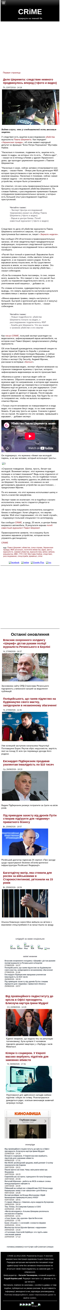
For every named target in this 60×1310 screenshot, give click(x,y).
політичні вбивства (32, 550)
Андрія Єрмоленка (45, 1259)
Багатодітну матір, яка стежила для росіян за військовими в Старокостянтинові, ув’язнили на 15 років (28, 877)
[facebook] (14, 562)
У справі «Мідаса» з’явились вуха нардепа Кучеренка (29, 1202)
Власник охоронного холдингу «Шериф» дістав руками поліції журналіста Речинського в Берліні (26, 643)
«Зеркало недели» (48, 234)
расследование (10, 556)
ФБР (12, 550)
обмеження (29, 1272)
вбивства (26, 548)
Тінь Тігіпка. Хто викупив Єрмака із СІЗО (23, 1207)
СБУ (25, 554)
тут (41, 1278)
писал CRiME (12, 335)
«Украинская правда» (12, 142)
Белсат (28, 362)
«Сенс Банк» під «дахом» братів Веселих (24, 1218)
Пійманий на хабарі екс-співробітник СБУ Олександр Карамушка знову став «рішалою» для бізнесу (29, 1189)
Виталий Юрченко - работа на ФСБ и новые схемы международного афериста (28, 1182)
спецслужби (23, 556)
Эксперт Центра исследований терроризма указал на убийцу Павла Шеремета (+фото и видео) (28, 213)
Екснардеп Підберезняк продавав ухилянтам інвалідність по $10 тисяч (28, 763)
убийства (50, 137)
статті (26, 1247)
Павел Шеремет (14, 548)
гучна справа (36, 548)
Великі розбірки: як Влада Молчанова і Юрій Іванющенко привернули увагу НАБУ (25, 1196)
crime (40, 556)
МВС (16, 554)
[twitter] (25, 562)
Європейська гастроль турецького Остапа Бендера (28, 1177)
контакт (42, 1247)
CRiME (30, 12)
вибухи (51, 552)
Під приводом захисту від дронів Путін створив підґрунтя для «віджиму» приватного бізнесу (30, 819)
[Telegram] (40, 948)
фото (49, 550)
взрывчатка (8, 554)
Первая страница (11, 72)
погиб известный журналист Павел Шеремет (26, 526)
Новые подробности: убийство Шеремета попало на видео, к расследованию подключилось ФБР (28, 319)
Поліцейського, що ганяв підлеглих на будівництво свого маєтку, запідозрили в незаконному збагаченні (29, 702)
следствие (47, 554)
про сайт (34, 1247)
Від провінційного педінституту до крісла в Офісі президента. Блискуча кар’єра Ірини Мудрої (29, 1000)
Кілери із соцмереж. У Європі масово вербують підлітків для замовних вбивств (27, 1057)
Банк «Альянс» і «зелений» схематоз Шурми (25, 1223)
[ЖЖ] (33, 948)
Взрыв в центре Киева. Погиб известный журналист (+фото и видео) (29, 219)
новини (19, 1247)
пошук (50, 1247)
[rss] (48, 562)
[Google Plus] (37, 562)
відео (44, 550)
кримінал (33, 556)
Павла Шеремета (22, 139)
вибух (45, 552)
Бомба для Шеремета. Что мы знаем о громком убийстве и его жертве (29, 326)
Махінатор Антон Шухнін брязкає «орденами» (25, 1227)
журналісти (8, 552)
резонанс (19, 550)
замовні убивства (21, 552)
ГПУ (20, 554)
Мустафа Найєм (35, 554)
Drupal (40, 1256)
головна (10, 1247)
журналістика (36, 552)
